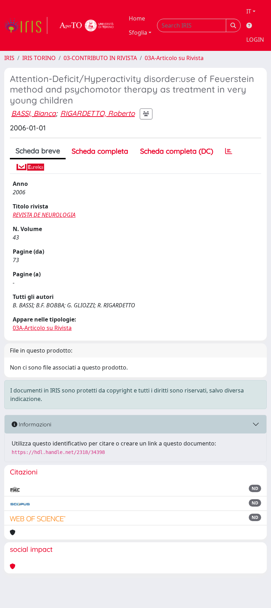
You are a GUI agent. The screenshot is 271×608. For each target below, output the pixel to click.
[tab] (228, 151)
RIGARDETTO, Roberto (97, 113)
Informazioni (34, 424)
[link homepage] (25, 25)
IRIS (9, 58)
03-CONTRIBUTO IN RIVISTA (100, 58)
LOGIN (255, 39)
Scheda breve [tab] (38, 150)
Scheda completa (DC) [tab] (176, 151)
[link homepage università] (87, 25)
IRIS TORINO (39, 58)
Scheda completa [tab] (100, 151)
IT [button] (248, 11)
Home (137, 18)
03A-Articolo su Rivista (174, 58)
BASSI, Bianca (33, 113)
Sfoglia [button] (138, 32)
